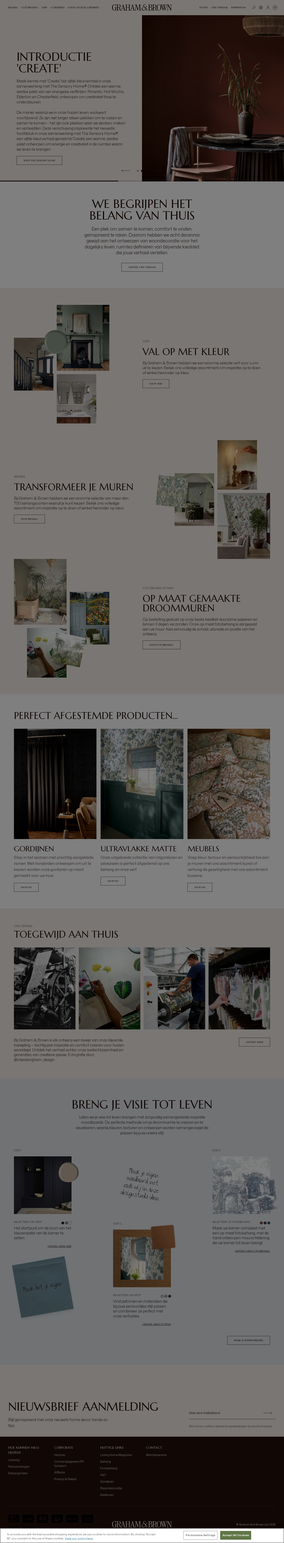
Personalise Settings (200, 1535)
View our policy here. (79, 1538)
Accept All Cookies (235, 1535)
